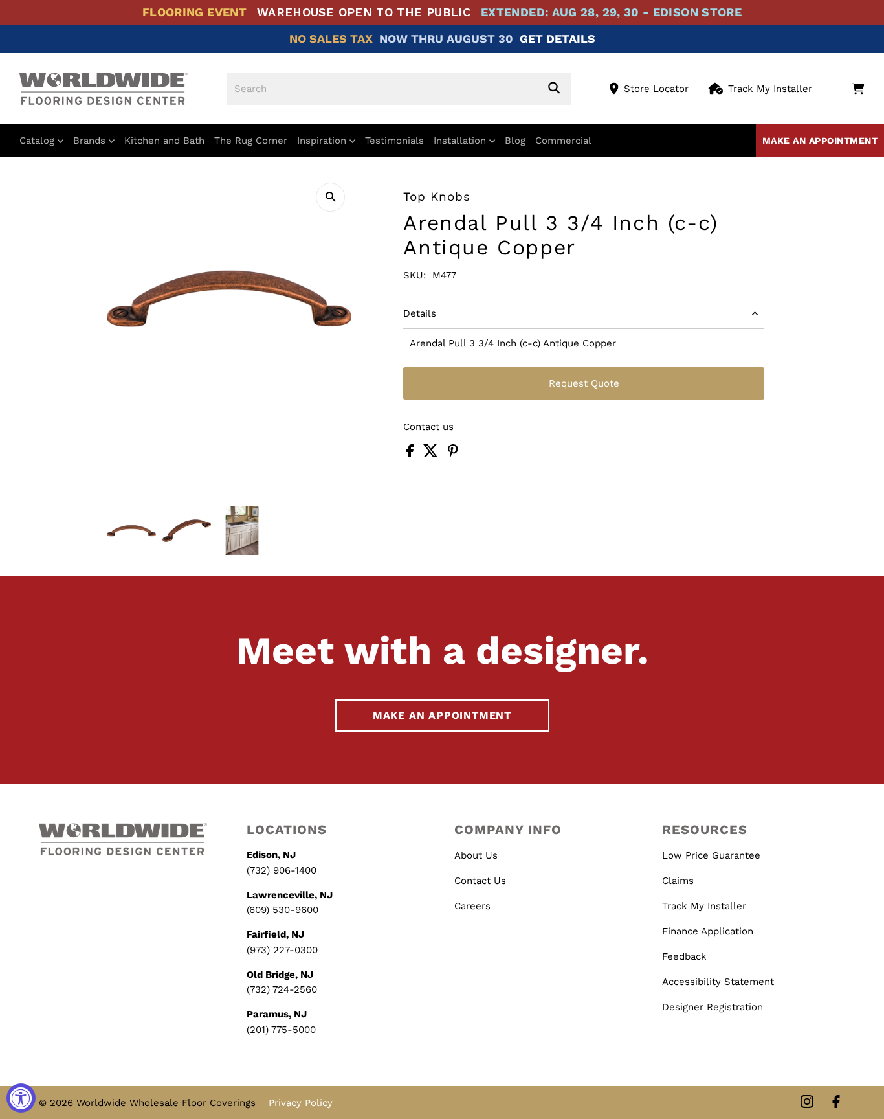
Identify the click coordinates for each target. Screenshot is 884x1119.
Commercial (563, 140)
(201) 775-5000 (281, 1029)
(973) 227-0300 (282, 950)
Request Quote (584, 383)
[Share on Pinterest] (453, 454)
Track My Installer (770, 89)
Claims (678, 881)
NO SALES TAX (331, 38)
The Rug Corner (250, 140)
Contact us (428, 427)
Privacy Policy (301, 1103)
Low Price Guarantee (711, 855)
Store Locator (656, 89)
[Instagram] (807, 1102)
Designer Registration (712, 1007)
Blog (515, 140)
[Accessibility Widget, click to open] (21, 1098)
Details (419, 313)
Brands (91, 140)
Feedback (684, 956)
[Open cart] (858, 88)
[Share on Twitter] (432, 454)
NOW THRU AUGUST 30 (446, 38)
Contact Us (480, 881)
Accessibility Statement (718, 982)
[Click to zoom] (330, 197)
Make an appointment (820, 140)
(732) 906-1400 (281, 870)
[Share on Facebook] (411, 454)
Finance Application (707, 931)
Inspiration (323, 140)
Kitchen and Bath (164, 140)
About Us (476, 855)
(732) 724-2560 (282, 989)
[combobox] (399, 89)
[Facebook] (836, 1102)
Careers (472, 906)
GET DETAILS (557, 38)
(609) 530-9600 (282, 910)
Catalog (38, 140)
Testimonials (394, 140)
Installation (461, 140)
